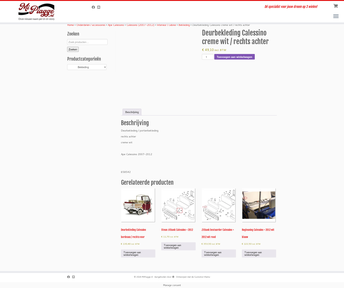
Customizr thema (202, 276)
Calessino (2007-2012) (140, 25)
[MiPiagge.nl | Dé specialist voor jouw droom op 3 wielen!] (39, 12)
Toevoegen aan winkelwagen (234, 57)
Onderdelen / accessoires (90, 25)
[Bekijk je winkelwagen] (336, 5)
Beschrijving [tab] (132, 112)
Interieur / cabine (166, 25)
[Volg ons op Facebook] (94, 7)
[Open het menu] (336, 16)
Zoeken (73, 49)
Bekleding (184, 25)
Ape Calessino (116, 25)
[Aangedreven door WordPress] (173, 276)
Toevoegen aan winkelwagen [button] (132, 254)
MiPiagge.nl (147, 276)
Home (70, 25)
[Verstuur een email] (99, 7)
